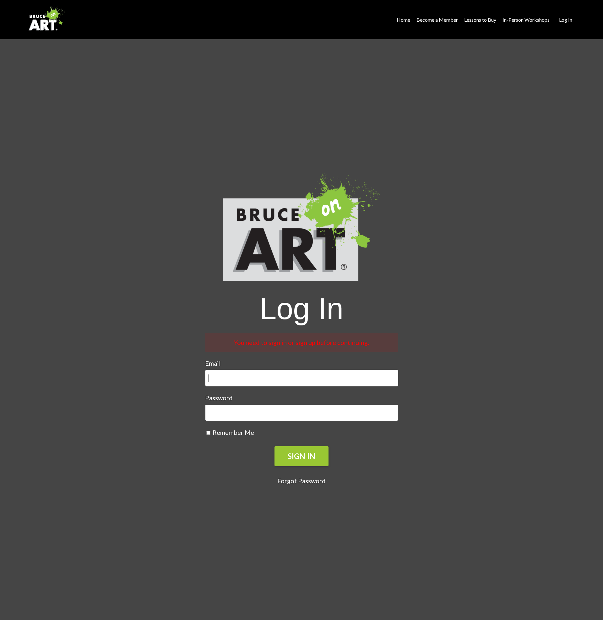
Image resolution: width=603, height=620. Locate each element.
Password (219, 397)
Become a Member (437, 20)
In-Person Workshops (526, 20)
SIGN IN (302, 456)
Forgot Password (301, 480)
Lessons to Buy (480, 20)
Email (213, 363)
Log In (565, 20)
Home (403, 20)
